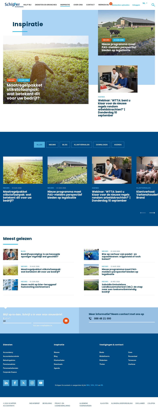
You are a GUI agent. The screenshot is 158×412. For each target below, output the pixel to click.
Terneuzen (132, 360)
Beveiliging (47, 403)
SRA (92, 385)
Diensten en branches (46, 5)
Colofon (151, 403)
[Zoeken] (153, 5)
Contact (90, 5)
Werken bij (103, 5)
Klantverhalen (59, 360)
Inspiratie (65, 5)
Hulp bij (27, 5)
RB (102, 385)
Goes (130, 352)
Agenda (57, 368)
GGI (96, 385)
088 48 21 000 (102, 318)
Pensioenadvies (9, 364)
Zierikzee (131, 364)
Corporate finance (10, 372)
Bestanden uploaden (120, 5)
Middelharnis (104, 356)
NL (144, 3)
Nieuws (56, 352)
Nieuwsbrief (34, 403)
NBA (88, 385)
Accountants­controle (11, 356)
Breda (101, 352)
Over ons (78, 5)
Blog (56, 356)
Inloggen (136, 5)
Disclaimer (140, 403)
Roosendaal (132, 356)
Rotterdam (103, 360)
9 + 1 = (6, 318)
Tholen (102, 364)
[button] (143, 213)
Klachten (104, 403)
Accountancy (8, 352)
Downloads (58, 364)
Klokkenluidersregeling (122, 403)
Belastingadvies (9, 360)
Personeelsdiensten (10, 368)
